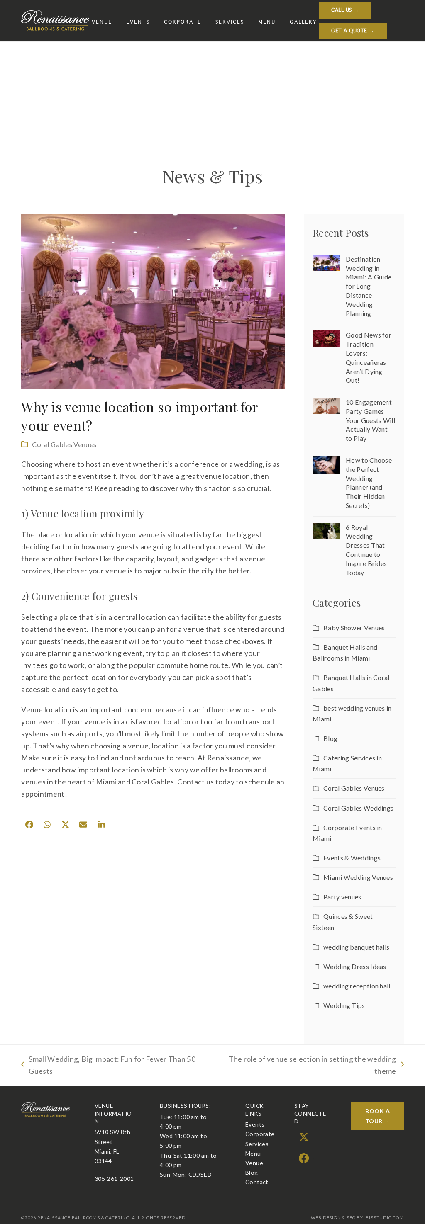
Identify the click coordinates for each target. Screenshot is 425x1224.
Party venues (342, 897)
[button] (29, 824)
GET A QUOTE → (352, 31)
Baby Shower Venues (354, 627)
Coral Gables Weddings (358, 808)
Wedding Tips (344, 1005)
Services (257, 1143)
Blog (330, 738)
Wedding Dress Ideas (354, 966)
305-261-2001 (114, 1178)
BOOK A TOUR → (377, 1115)
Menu (253, 1153)
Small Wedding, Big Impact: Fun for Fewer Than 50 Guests (108, 1066)
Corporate (260, 1133)
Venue (254, 1162)
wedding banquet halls (356, 947)
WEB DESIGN (326, 1217)
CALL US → (345, 10)
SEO (351, 1217)
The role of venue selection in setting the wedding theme (306, 1066)
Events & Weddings (352, 858)
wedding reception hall (356, 986)
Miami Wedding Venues (358, 877)
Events (254, 1124)
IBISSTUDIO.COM (384, 1217)
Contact (257, 1181)
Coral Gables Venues (64, 444)
